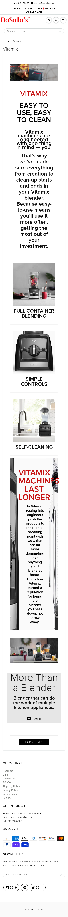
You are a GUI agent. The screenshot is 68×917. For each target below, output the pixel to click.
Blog (5, 774)
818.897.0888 (22, 3)
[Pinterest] (24, 887)
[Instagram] (7, 887)
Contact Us (9, 778)
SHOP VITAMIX (33, 742)
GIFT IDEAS (35, 8)
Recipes (7, 798)
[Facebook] (15, 887)
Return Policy (10, 794)
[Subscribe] (60, 875)
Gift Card (7, 782)
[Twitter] (33, 887)
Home (6, 41)
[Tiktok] (42, 887)
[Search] (60, 31)
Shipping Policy (11, 786)
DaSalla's (38, 909)
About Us (8, 770)
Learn (36, 718)
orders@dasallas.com (44, 3)
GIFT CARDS (18, 8)
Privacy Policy (10, 790)
